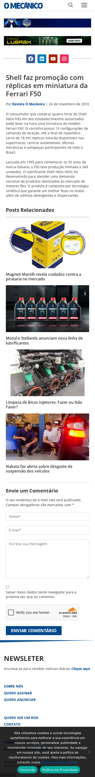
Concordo (27, 770)
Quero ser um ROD (21, 717)
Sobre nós (13, 686)
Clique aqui (80, 668)
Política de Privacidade (59, 762)
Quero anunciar (20, 699)
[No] (88, 751)
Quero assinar (18, 693)
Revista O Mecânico (23, 5)
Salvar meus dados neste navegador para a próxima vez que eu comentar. (41, 594)
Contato (12, 724)
